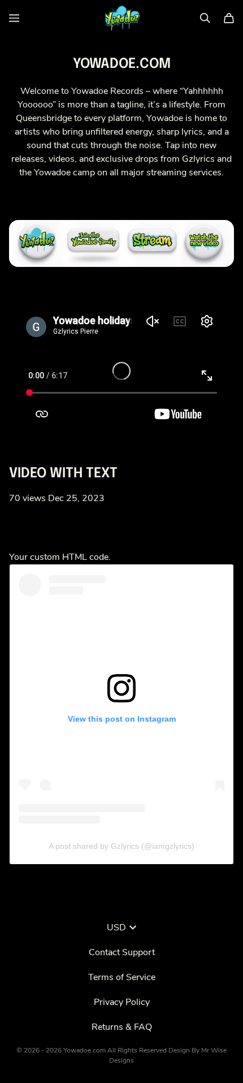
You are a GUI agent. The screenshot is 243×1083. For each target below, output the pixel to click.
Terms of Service (121, 977)
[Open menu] (14, 18)
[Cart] (229, 18)
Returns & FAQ (122, 1027)
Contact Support (122, 952)
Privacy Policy (122, 1002)
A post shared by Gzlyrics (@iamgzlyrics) (121, 846)
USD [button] (116, 927)
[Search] (205, 18)
